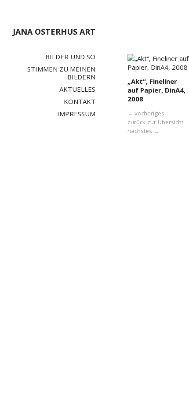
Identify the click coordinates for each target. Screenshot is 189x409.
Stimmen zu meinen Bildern (61, 73)
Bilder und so (70, 56)
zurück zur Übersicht (155, 122)
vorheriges (145, 113)
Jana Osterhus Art (54, 31)
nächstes (143, 131)
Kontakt (79, 101)
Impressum (76, 113)
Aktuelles (77, 89)
